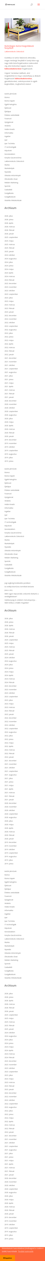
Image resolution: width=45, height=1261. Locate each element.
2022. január (9, 354)
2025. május (9, 241)
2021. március (9, 390)
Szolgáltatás (9, 193)
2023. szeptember (11, 294)
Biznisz (7, 97)
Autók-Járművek (10, 94)
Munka (7, 165)
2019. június (8, 461)
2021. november (10, 362)
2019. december (10, 440)
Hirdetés (7, 126)
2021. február (9, 393)
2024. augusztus (10, 259)
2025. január (9, 251)
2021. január (9, 397)
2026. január (9, 234)
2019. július (8, 457)
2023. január (9, 312)
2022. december (10, 315)
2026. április (8, 223)
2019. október (9, 447)
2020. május (9, 422)
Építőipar (7, 111)
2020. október (9, 408)
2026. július (8, 216)
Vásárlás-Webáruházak (12, 200)
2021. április (8, 386)
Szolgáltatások (9, 197)
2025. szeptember (11, 237)
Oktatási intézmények (12, 175)
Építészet (7, 108)
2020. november (10, 404)
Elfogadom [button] (7, 1258)
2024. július (8, 262)
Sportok (7, 186)
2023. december (10, 283)
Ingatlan (7, 136)
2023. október (9, 290)
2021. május (9, 383)
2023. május (9, 301)
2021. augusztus (10, 372)
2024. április (8, 273)
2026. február (9, 230)
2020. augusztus (10, 415)
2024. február (9, 280)
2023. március (9, 305)
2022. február (9, 351)
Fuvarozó (8, 118)
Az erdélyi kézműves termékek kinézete (19, 587)
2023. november (10, 287)
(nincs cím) (8, 590)
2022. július (8, 333)
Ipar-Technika (9, 143)
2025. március (9, 244)
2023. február (9, 308)
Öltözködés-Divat (11, 179)
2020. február (9, 433)
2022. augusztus (10, 330)
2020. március (9, 429)
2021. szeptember (11, 369)
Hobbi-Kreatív (9, 129)
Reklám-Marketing (11, 182)
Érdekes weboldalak (11, 115)
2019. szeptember (11, 450)
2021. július (8, 376)
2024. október (9, 255)
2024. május (9, 269)
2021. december (10, 358)
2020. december (10, 401)
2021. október (9, 365)
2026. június (8, 219)
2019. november (10, 443)
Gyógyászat (8, 122)
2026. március (9, 227)
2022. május (9, 340)
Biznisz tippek (9, 101)
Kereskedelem (9, 154)
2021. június (8, 379)
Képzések (8, 150)
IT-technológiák (10, 147)
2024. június (8, 266)
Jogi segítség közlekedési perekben (17, 583)
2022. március (9, 347)
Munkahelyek (9, 168)
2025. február (9, 248)
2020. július (8, 418)
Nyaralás (7, 172)
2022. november (10, 319)
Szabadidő (8, 190)
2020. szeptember (11, 411)
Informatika (8, 133)
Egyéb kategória (10, 104)
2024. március (9, 276)
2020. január (9, 436)
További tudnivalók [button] (25, 1251)
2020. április (8, 425)
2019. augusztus (10, 454)
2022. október (9, 322)
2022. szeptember (11, 326)
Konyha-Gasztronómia (12, 158)
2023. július (8, 298)
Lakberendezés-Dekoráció (14, 51)
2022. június (8, 337)
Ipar (5, 140)
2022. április (8, 344)
